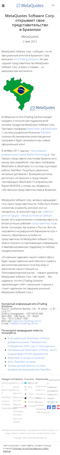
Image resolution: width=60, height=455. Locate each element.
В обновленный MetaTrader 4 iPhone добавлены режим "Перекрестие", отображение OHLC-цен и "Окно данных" (31, 342)
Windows (33, 382)
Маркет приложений (20, 406)
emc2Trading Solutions (25, 59)
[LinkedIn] (54, 407)
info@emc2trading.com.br (24, 323)
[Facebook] (49, 407)
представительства (43, 223)
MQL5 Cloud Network (17, 390)
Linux (31, 393)
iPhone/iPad (34, 397)
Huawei (32, 405)
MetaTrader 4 (34, 128)
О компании (41, 384)
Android (32, 401)
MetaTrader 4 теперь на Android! (26, 358)
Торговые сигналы (18, 413)
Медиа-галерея (40, 403)
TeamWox (45, 132)
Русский (53, 5)
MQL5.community (22, 382)
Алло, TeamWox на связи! (22, 361)
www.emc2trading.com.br (27, 321)
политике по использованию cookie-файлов (26, 450)
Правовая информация (43, 410)
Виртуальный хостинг (20, 399)
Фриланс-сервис (18, 420)
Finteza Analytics (6, 403)
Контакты (41, 393)
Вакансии (41, 397)
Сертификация (9, 408)
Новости (40, 389)
